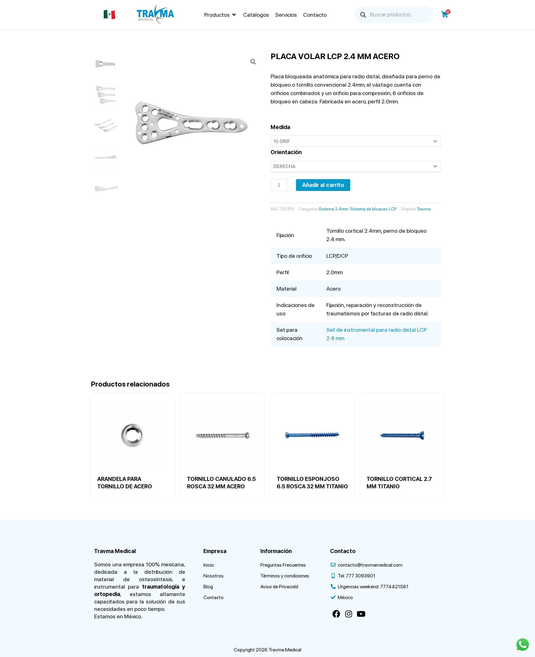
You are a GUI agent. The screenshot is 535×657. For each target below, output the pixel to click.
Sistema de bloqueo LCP (373, 208)
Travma (424, 208)
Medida (280, 127)
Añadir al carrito (323, 185)
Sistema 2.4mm (333, 208)
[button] (220, 14)
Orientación (286, 152)
